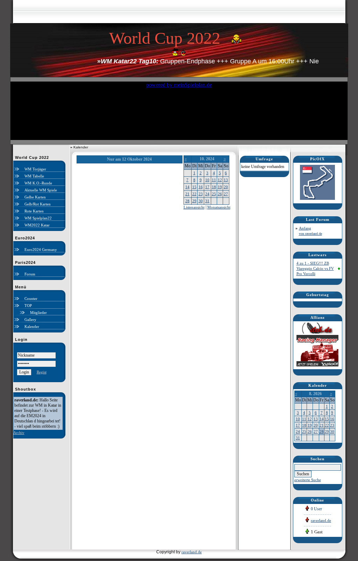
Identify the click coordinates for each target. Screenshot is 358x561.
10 (207, 180)
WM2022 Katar (37, 225)
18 (214, 187)
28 (187, 201)
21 (187, 194)
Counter (30, 298)
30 (201, 201)
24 (207, 194)
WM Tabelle (34, 176)
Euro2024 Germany (40, 249)
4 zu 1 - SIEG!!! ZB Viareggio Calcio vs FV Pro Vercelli (315, 268)
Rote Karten (34, 211)
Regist (41, 372)
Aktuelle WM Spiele (40, 190)
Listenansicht (194, 207)
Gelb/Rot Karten (37, 204)
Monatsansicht (218, 207)
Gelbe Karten (35, 197)
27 (226, 194)
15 (194, 187)
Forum (29, 274)
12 (220, 180)
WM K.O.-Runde (38, 183)
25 (214, 194)
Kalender (31, 326)
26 (220, 194)
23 (201, 194)
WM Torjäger (35, 169)
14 (187, 187)
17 (207, 187)
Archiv (18, 432)
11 (214, 180)
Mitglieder (38, 312)
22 (194, 194)
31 (207, 201)
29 (194, 201)
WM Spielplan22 (38, 218)
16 (201, 187)
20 (226, 187)
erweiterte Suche (307, 480)
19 (220, 187)
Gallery (30, 319)
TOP (28, 305)
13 (226, 180)
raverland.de (321, 520)
